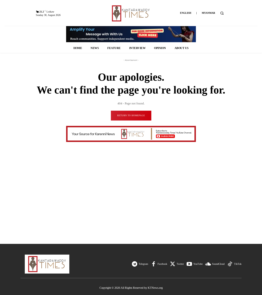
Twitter (180, 264)
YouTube (198, 264)
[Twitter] (172, 264)
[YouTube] (189, 264)
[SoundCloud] (208, 264)
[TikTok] (230, 264)
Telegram (143, 264)
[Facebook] (153, 264)
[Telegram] (134, 264)
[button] (222, 13)
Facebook (162, 264)
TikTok (238, 264)
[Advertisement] (131, 212)
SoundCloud (218, 264)
